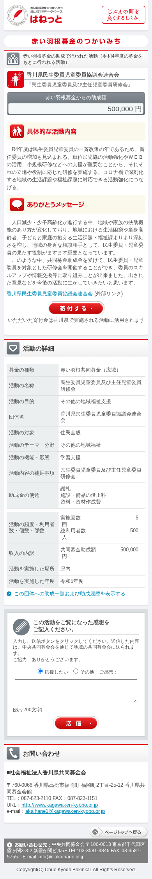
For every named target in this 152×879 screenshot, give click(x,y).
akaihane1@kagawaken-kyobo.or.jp (65, 811)
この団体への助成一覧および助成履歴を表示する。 (72, 594)
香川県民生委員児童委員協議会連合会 (50, 294)
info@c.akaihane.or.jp (62, 857)
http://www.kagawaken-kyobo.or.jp (59, 805)
